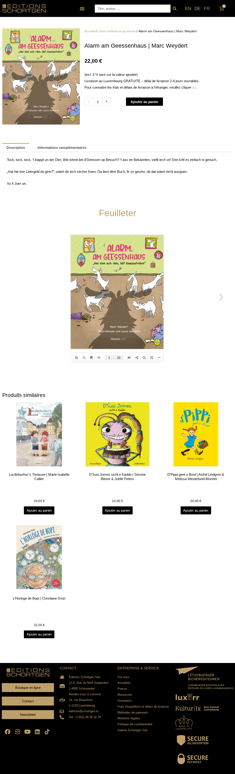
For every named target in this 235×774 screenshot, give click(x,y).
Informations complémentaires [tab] (62, 147)
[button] (82, 8)
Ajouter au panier (144, 102)
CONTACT (68, 668)
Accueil (89, 31)
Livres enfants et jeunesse (117, 31)
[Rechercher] (175, 9)
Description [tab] (15, 147)
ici (194, 87)
